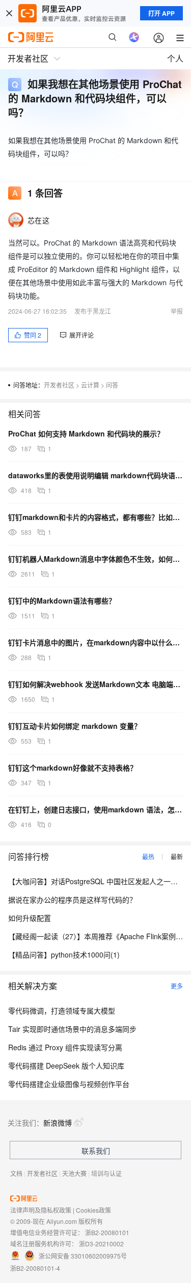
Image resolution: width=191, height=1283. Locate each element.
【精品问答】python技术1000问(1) (64, 954)
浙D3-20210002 (101, 1243)
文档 (16, 1173)
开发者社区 (59, 384)
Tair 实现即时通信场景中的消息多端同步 (72, 1029)
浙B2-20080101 (107, 1232)
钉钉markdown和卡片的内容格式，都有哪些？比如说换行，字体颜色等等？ (95, 517)
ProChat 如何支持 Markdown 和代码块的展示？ (86, 433)
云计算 (90, 384)
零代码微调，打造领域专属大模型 (61, 1010)
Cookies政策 (93, 1210)
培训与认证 (106, 1173)
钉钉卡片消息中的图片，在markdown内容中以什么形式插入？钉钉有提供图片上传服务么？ (95, 642)
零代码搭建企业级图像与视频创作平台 (68, 1084)
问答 (112, 384)
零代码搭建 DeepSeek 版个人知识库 (66, 1065)
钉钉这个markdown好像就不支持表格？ (72, 767)
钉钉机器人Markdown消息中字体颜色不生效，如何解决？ (95, 559)
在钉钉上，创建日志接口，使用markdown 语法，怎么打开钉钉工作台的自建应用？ (95, 809)
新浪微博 (57, 1122)
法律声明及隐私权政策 (40, 1210)
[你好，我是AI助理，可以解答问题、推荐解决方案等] (134, 37)
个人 (175, 58)
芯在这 (38, 220)
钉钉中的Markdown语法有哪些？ (62, 600)
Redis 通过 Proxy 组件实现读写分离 (65, 1047)
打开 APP (161, 13)
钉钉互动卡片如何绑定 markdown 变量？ (74, 726)
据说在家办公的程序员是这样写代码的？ (72, 899)
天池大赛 (74, 1173)
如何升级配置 (29, 918)
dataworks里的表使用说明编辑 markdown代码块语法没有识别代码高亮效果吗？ (95, 475)
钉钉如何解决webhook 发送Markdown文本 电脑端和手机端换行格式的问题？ (95, 684)
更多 (177, 985)
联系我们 (95, 1150)
